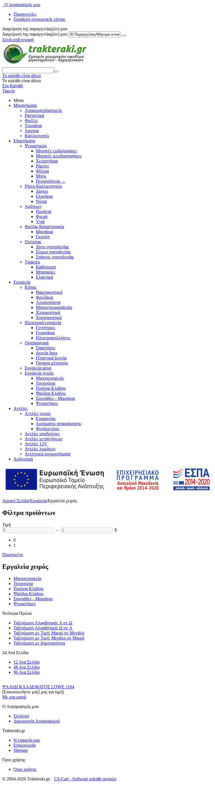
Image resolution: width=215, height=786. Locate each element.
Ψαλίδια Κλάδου (51, 393)
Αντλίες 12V (36, 443)
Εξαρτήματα (24, 140)
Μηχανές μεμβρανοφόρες (58, 155)
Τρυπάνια (33, 125)
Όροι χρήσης (24, 769)
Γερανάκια (45, 332)
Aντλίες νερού (37, 413)
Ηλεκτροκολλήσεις (53, 337)
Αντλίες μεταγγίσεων (43, 438)
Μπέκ (41, 176)
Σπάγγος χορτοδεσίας (55, 257)
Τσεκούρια (45, 383)
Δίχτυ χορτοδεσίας (52, 246)
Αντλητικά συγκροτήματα (47, 454)
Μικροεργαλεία (50, 378)
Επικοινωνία (24, 745)
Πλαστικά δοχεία (51, 358)
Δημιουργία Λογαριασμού (36, 721)
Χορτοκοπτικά (49, 317)
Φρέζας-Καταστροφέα (44, 226)
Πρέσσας (33, 241)
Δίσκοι (42, 191)
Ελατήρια (44, 196)
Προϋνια (43, 211)
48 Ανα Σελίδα (26, 667)
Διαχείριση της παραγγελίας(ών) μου (34, 34)
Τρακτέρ (32, 262)
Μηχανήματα (25, 105)
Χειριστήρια (47, 161)
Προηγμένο (12, 554)
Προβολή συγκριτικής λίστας (39, 19)
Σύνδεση (10, 39)
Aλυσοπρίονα (48, 302)
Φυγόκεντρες (47, 428)
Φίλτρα (42, 171)
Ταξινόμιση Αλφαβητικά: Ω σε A (43, 627)
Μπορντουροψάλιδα (54, 307)
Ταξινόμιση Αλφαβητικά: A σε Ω (42, 622)
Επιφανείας (46, 418)
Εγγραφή (26, 39)
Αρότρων (33, 206)
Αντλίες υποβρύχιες (42, 433)
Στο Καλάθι (12, 85)
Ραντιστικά (34, 115)
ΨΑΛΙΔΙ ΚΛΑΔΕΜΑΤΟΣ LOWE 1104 (38, 686)
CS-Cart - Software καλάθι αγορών (85, 778)
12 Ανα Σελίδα (26, 662)
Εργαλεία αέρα (38, 368)
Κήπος (30, 287)
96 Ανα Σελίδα (26, 672)
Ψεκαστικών (36, 145)
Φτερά (41, 216)
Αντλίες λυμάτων (40, 448)
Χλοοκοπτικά (48, 312)
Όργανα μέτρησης (52, 363)
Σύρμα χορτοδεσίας (53, 251)
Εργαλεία (21, 282)
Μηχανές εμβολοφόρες (56, 150)
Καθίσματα (46, 267)
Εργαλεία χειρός (39, 373)
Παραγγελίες (24, 14)
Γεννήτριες (45, 327)
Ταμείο (8, 90)
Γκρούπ (43, 236)
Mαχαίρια (44, 231)
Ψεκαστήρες (47, 403)
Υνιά (40, 221)
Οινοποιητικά (36, 342)
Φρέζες (31, 120)
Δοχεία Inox (46, 352)
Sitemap (20, 750)
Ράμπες (42, 166)
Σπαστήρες (45, 347)
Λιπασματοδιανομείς (43, 110)
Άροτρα (32, 130)
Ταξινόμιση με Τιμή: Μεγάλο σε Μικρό (48, 638)
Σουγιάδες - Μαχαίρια (55, 398)
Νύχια (41, 201)
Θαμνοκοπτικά (49, 292)
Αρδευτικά (23, 459)
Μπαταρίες (45, 272)
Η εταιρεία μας (26, 740)
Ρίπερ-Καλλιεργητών (43, 186)
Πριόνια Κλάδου (51, 388)
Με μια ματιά (14, 697)
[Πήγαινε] (123, 35)
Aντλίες (20, 408)
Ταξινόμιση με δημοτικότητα (39, 643)
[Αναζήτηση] (56, 71)
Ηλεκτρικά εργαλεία (43, 322)
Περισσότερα (51, 181)
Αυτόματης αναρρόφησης (58, 423)
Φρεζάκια (44, 297)
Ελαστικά (44, 277)
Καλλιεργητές (37, 135)
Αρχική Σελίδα (15, 500)
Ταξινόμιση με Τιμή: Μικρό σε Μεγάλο (48, 633)
